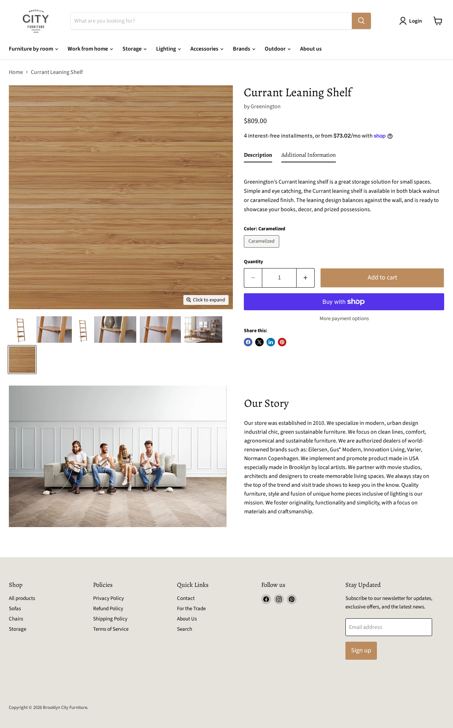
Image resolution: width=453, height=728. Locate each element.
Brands (242, 49)
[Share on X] (259, 342)
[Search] (361, 21)
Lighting (166, 49)
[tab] (258, 156)
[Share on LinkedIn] (270, 342)
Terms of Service (110, 629)
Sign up (361, 650)
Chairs (16, 619)
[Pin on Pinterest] (282, 342)
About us (311, 49)
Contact (186, 598)
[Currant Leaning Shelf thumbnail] (21, 329)
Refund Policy (108, 608)
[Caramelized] (262, 249)
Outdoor (276, 49)
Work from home (88, 49)
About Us (187, 619)
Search (184, 629)
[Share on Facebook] (248, 342)
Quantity (253, 262)
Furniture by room (31, 49)
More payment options (344, 319)
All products (22, 598)
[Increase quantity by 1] (306, 278)
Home (16, 72)
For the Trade (191, 608)
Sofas (15, 608)
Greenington (266, 106)
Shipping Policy (110, 619)
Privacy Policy (108, 598)
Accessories (204, 49)
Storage (132, 49)
